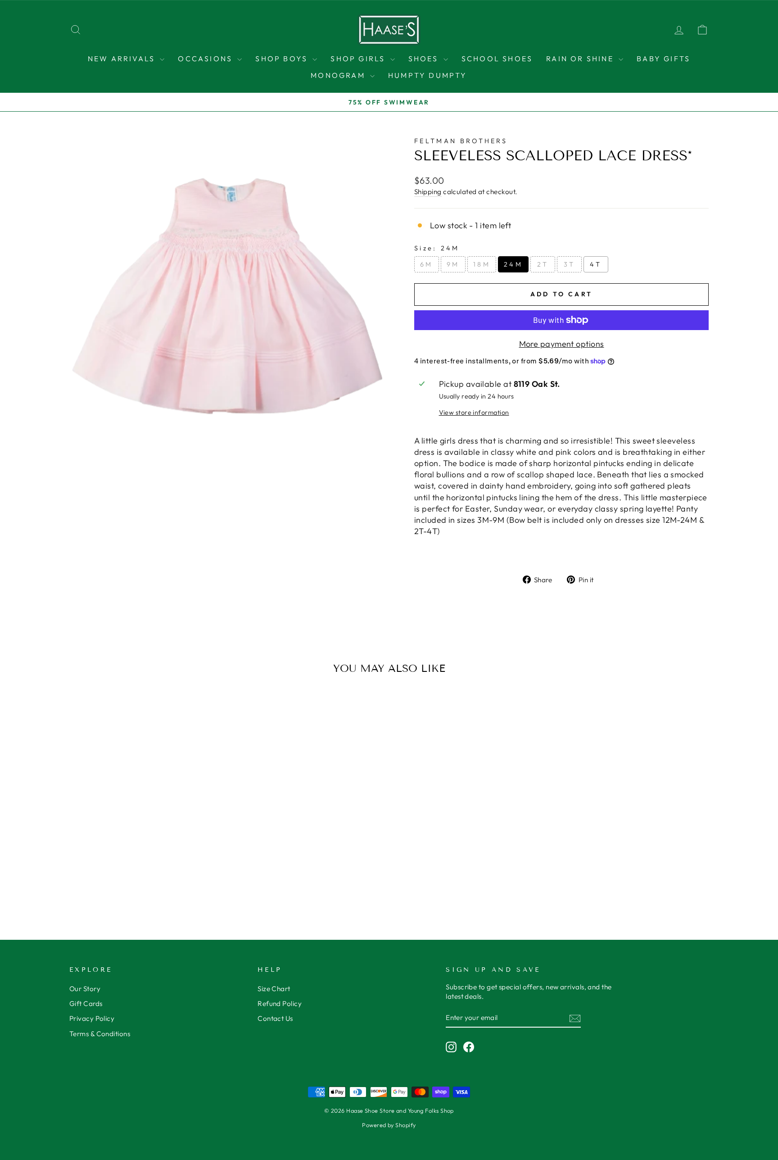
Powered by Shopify (389, 1124)
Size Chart (274, 988)
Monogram (339, 75)
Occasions (206, 58)
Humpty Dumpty (427, 75)
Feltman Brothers (460, 141)
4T (596, 264)
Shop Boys (282, 58)
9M (453, 264)
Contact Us (275, 1018)
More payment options (561, 344)
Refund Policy (280, 1003)
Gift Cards (86, 1003)
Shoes (424, 58)
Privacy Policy (91, 1018)
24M (513, 264)
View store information (474, 412)
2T (543, 264)
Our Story (84, 988)
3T (569, 264)
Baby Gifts (663, 58)
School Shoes (497, 58)
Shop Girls (359, 58)
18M (481, 264)
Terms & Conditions (99, 1033)
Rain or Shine (581, 58)
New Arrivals (123, 58)
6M (426, 264)
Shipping (428, 191)
